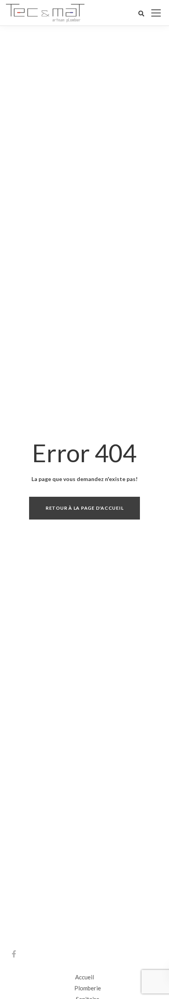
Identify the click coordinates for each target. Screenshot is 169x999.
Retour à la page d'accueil (85, 508)
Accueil (84, 977)
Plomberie (87, 988)
